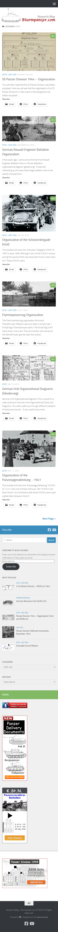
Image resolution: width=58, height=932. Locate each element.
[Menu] (54, 3)
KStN (4, 74)
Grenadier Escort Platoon (27, 646)
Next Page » (49, 518)
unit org (12, 74)
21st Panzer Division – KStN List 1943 (33, 586)
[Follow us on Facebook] (49, 530)
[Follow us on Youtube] (54, 530)
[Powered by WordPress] (20, 917)
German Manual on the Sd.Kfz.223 (31, 601)
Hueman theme (42, 917)
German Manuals (23, 598)
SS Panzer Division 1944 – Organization (28, 79)
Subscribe (11, 566)
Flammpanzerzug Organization (22, 315)
